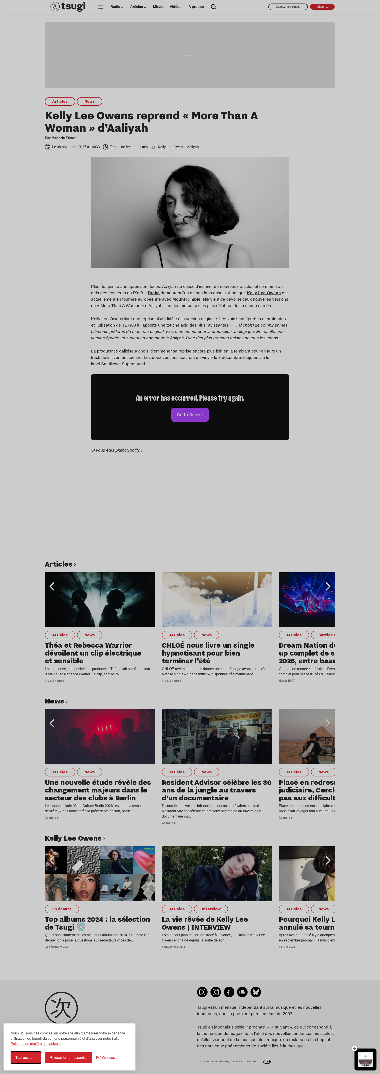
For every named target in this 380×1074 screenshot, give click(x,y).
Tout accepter (26, 1057)
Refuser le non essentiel (69, 1057)
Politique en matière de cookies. (35, 1043)
